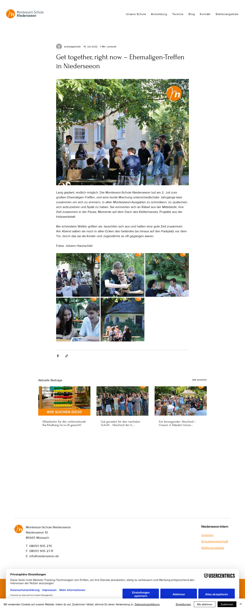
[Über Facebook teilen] (58, 356)
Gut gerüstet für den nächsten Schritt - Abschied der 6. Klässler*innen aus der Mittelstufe (120, 423)
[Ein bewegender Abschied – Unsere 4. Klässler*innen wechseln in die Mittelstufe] (181, 401)
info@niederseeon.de (44, 556)
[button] (136, 14)
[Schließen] (241, 604)
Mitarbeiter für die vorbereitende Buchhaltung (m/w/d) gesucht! (64, 423)
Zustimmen (227, 604)
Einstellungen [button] (183, 604)
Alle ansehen (199, 379)
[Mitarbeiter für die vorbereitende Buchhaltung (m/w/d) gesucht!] (64, 401)
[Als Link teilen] (66, 356)
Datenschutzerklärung (147, 604)
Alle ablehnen (204, 604)
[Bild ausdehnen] (78, 275)
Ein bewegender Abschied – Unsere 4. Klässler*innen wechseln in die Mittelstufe (177, 423)
